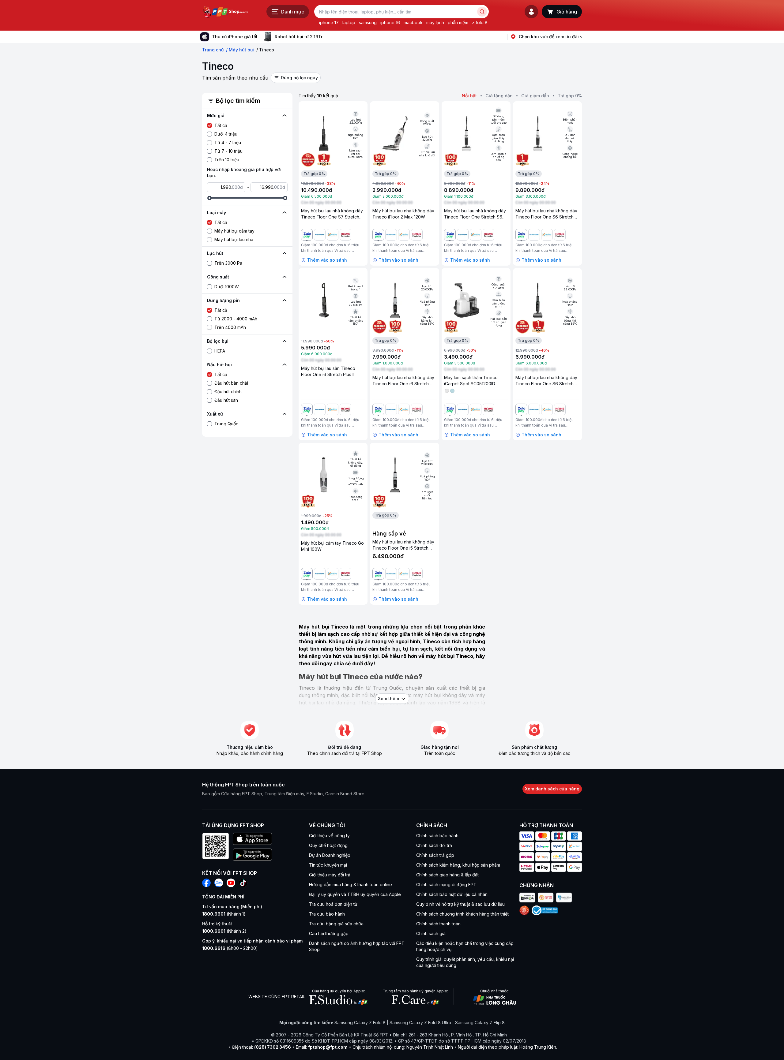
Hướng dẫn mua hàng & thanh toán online (350, 884)
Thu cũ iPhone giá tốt (235, 36)
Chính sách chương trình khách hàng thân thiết (462, 913)
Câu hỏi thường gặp (329, 933)
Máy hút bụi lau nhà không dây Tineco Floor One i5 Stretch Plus (403, 548)
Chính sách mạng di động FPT (446, 884)
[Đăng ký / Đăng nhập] (531, 11)
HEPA (219, 350)
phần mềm (458, 22)
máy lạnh (435, 22)
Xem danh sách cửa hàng (552, 788)
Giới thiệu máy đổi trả (329, 874)
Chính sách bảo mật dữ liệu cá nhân (452, 894)
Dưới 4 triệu (225, 133)
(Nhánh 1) (224, 913)
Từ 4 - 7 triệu (227, 142)
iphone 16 (390, 22)
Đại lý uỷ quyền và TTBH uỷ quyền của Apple (355, 894)
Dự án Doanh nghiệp (329, 855)
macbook (413, 22)
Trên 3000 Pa (228, 263)
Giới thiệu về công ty (329, 835)
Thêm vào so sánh (327, 260)
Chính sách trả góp (435, 855)
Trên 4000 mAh (230, 327)
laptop (348, 22)
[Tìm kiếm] (482, 12)
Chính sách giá (431, 933)
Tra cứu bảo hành (327, 913)
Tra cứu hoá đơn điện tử (333, 904)
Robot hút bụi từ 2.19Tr (298, 36)
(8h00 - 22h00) (230, 948)
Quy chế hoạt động (328, 845)
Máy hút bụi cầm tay (234, 230)
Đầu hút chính (228, 391)
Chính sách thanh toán (438, 923)
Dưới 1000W (226, 286)
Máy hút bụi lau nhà (233, 239)
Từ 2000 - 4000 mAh (235, 318)
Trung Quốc (226, 423)
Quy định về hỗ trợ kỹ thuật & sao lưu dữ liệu (460, 904)
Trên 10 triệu (226, 159)
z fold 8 (480, 22)
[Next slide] (327, 37)
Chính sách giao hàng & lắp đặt (447, 874)
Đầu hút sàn (226, 400)
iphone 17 (329, 22)
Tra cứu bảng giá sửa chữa (336, 923)
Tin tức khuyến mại (328, 865)
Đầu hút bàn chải (231, 383)
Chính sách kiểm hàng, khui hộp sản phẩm (458, 865)
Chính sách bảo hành (437, 835)
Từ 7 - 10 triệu (228, 151)
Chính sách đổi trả (434, 845)
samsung (368, 22)
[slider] (209, 198)
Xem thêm (388, 698)
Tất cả (220, 125)
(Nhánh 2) (224, 931)
